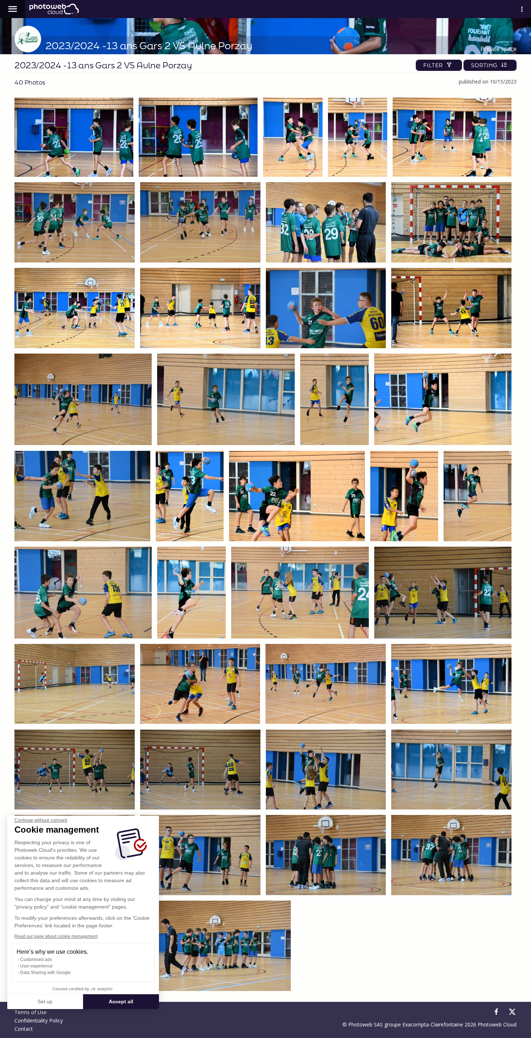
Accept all (121, 1001)
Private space (498, 49)
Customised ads (36, 959)
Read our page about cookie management (56, 936)
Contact (23, 1028)
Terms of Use (30, 1012)
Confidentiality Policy (38, 1020)
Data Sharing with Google (45, 972)
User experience (36, 966)
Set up (45, 1001)
